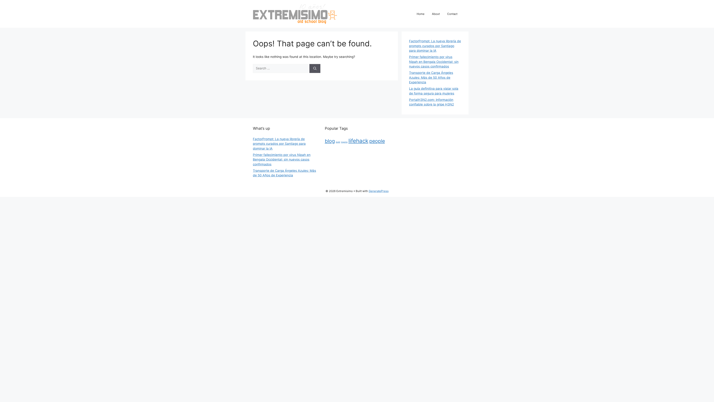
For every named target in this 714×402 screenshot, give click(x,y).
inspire (344, 142)
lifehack (358, 141)
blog (330, 141)
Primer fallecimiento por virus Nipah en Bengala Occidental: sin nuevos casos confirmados (434, 61)
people (377, 141)
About (436, 14)
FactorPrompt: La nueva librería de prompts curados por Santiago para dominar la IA (435, 45)
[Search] (314, 68)
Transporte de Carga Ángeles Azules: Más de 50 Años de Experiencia (431, 77)
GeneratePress (379, 191)
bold (338, 142)
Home (420, 14)
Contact (452, 14)
